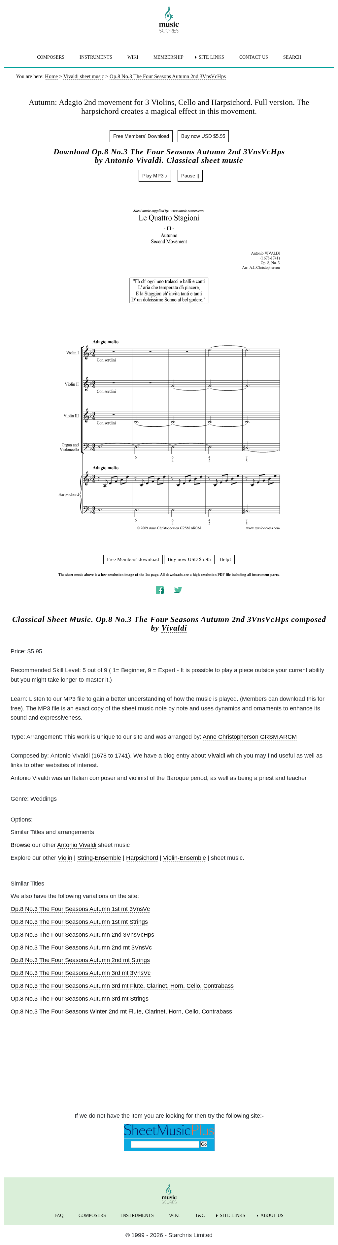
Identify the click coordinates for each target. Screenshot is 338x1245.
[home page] (169, 19)
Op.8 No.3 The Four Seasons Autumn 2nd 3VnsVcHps (82, 934)
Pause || (190, 175)
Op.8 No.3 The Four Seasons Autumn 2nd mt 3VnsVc (81, 947)
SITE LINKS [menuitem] (211, 57)
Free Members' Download (141, 136)
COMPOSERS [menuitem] (50, 57)
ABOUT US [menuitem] (272, 1215)
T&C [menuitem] (200, 1215)
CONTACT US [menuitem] (253, 57)
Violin (65, 858)
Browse (20, 845)
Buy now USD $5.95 (203, 136)
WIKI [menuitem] (132, 57)
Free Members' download (133, 559)
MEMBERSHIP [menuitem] (168, 57)
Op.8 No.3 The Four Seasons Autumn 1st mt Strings (79, 921)
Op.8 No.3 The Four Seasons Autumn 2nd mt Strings (80, 960)
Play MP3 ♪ (154, 175)
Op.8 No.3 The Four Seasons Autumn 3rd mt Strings (80, 998)
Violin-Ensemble (184, 858)
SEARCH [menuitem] (292, 57)
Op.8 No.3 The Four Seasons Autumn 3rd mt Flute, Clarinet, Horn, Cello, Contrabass (122, 985)
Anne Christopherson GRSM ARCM (250, 736)
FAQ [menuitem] (58, 1215)
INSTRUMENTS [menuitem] (96, 57)
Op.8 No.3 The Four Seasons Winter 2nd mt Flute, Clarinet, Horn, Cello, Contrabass (121, 1011)
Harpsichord (142, 858)
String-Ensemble (99, 858)
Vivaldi (174, 628)
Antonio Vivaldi (76, 845)
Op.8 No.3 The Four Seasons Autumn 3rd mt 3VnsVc (81, 973)
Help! (225, 559)
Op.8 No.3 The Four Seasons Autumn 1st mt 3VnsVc (80, 909)
